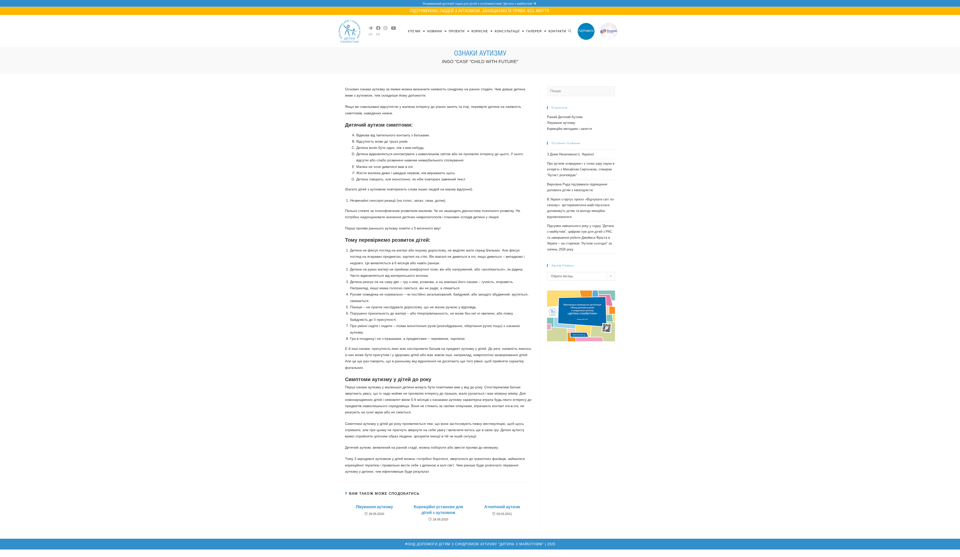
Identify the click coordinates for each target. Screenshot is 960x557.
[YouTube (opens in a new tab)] (392, 28)
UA (370, 34)
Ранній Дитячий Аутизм (564, 117)
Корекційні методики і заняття (569, 129)
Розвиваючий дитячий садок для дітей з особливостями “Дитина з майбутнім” (478, 4)
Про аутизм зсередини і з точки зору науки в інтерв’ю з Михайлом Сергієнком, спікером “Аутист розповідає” (580, 169)
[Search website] (569, 31)
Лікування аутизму (374, 507)
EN (378, 34)
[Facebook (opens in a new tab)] (378, 28)
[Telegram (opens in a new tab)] (370, 28)
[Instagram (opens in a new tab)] (385, 28)
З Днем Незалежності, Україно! (570, 154)
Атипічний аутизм (502, 507)
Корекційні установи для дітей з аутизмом (438, 509)
